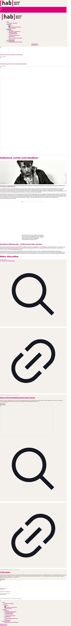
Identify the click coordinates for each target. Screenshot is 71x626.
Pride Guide (5, 572)
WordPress (18, 598)
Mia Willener (8, 395)
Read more (2, 403)
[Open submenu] (5, 602)
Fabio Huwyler (9, 569)
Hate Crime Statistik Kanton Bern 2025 (17, 398)
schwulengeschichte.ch (17, 249)
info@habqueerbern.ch (5, 591)
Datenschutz (3, 594)
